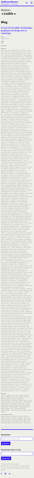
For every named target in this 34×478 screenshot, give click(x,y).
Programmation (13, 406)
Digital (21, 396)
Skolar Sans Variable (13, 468)
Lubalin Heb (27, 419)
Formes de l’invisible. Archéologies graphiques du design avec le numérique (16, 31)
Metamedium (17, 405)
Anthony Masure (9, 1)
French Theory (22, 400)
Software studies (20, 408)
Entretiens (14, 400)
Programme (4, 406)
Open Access (26, 405)
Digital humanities (17, 398)
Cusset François (11, 417)
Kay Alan (8, 419)
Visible (3, 411)
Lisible (27, 403)
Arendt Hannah (5, 416)
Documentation (5, 400)
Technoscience (5, 410)
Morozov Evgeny (5, 421)
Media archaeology (7, 405)
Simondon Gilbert (6, 422)
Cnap (17, 395)
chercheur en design (9, 4)
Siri (12, 408)
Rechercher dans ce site (11, 449)
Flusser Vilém (22, 417)
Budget (9, 395)
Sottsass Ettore (17, 422)
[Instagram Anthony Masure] (6, 474)
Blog (2, 43)
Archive (3, 395)
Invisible (21, 403)
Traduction (14, 410)
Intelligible (13, 403)
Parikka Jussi (25, 421)
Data (15, 396)
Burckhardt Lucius (16, 416)
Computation (9, 396)
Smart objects (5, 408)
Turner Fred (27, 422)
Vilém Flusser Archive (25, 410)
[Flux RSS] (10, 474)
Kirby (15, 464)
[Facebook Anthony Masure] (2, 474)
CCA (13, 395)
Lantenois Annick (17, 419)
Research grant (24, 406)
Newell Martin (15, 421)
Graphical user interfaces (14, 401)
